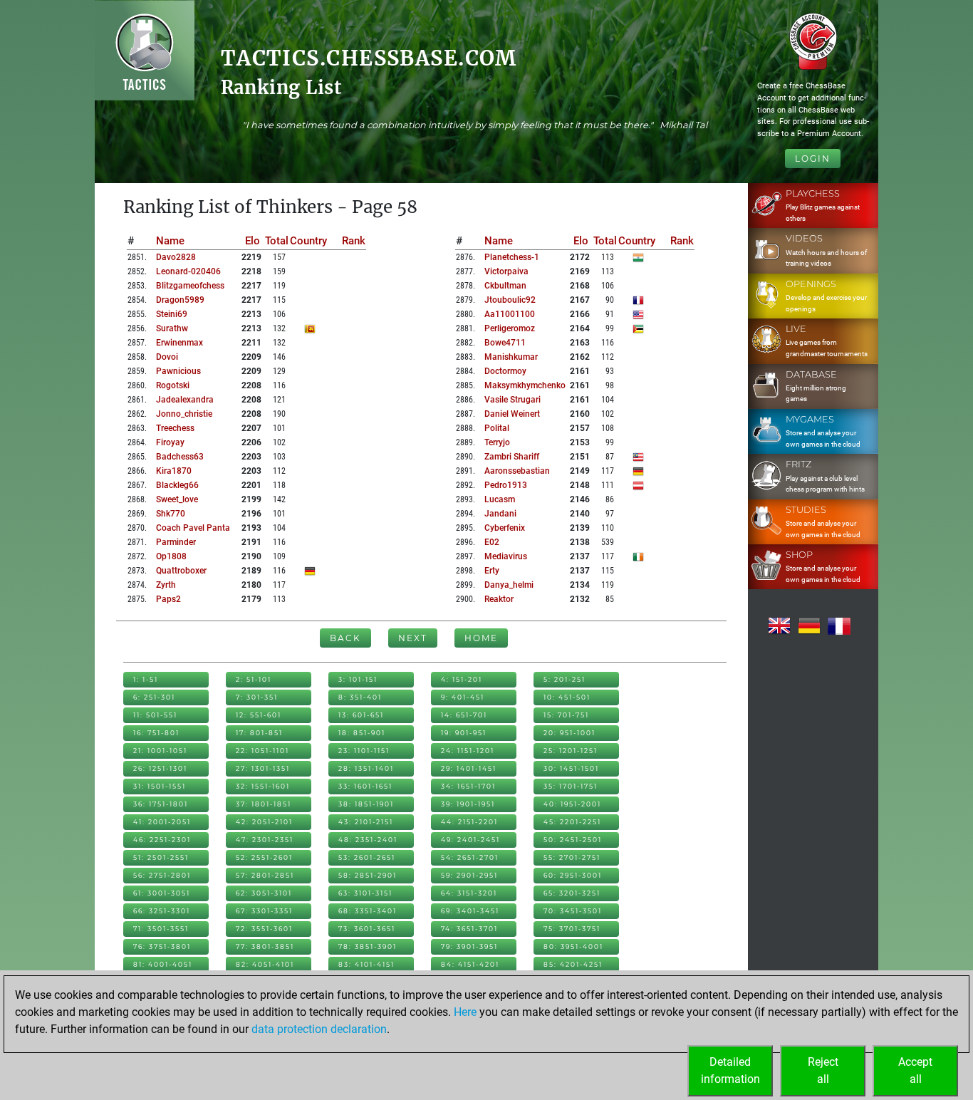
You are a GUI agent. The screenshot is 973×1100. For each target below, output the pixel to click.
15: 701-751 (566, 715)
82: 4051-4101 (265, 964)
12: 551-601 (258, 715)
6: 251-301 (154, 697)
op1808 (171, 556)
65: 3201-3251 (571, 893)
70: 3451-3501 (572, 911)
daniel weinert (512, 414)
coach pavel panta (193, 528)
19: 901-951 (463, 733)
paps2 (168, 599)
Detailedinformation (730, 1070)
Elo (252, 240)
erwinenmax (179, 343)
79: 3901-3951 (469, 946)
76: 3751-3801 (162, 946)
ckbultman (505, 286)
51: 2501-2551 (161, 857)
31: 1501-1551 (159, 786)
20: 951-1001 (569, 733)
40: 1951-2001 (572, 804)
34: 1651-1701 (468, 786)
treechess (175, 428)
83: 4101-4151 (366, 964)
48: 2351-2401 (367, 840)
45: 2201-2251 (572, 822)
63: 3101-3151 (365, 893)
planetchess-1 (511, 257)
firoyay (170, 442)
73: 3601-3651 (366, 929)
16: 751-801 (156, 733)
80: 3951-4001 (573, 946)
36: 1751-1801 (160, 804)
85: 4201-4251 (573, 964)
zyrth (166, 585)
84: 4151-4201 (470, 964)
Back (345, 638)
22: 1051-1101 (262, 750)
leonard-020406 (188, 271)
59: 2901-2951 (469, 875)
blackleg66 (177, 485)
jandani (500, 514)
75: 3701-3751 (571, 929)
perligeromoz (509, 328)
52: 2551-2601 (264, 857)
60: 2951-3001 (572, 875)
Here (465, 1012)
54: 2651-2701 (470, 857)
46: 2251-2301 (162, 840)
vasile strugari (512, 400)
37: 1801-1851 (263, 804)
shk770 (170, 514)
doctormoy (505, 371)
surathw (172, 328)
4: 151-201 (461, 679)
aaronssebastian (517, 471)
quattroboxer (181, 571)
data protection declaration (319, 1029)
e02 (491, 542)
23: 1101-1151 (364, 750)
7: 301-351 (257, 697)
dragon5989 (180, 300)
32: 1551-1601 (263, 786)
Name (170, 240)
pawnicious (178, 371)
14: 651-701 (464, 715)
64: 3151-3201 (469, 893)
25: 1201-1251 (570, 750)
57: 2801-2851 (265, 875)
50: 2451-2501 (572, 840)
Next (412, 638)
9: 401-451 (462, 697)
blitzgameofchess (190, 286)
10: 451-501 (566, 697)
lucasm (499, 499)
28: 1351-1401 (366, 768)
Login (813, 158)
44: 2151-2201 (469, 822)
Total (276, 240)
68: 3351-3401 (367, 911)
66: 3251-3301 (161, 911)
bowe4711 (505, 343)
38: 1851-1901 (366, 804)
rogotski (172, 385)
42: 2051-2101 (264, 822)
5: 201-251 (564, 679)
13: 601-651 (361, 715)
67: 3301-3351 (264, 911)
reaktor (499, 599)
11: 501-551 (155, 715)
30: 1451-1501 (571, 768)
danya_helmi (509, 585)
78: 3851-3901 (367, 946)
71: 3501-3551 (161, 929)
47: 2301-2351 (264, 840)
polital (496, 428)
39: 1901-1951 (468, 804)
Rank (353, 240)
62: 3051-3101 (264, 893)
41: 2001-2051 (162, 822)
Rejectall (823, 1070)
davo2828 (176, 257)
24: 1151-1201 (467, 750)
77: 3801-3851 (265, 946)
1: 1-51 (145, 679)
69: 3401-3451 (470, 911)
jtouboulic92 (510, 300)
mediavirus (505, 556)
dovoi (167, 357)
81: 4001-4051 (162, 964)
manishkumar (511, 357)
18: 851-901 (361, 733)
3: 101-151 (358, 679)
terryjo (497, 442)
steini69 (171, 314)
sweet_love (177, 499)
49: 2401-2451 (470, 840)
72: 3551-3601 (264, 929)
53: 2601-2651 (366, 857)
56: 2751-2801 (162, 875)
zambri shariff (511, 457)
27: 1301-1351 (263, 768)
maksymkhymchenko (525, 385)
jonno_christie (184, 414)
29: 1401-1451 (468, 768)
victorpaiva (506, 271)
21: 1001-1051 (160, 750)
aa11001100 (509, 314)
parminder (176, 542)
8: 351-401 (360, 697)
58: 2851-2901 (367, 875)
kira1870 (174, 471)
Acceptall (915, 1070)
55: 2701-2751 (571, 857)
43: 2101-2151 (365, 822)
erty (491, 571)
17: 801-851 (259, 733)
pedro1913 (505, 485)
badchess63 (180, 457)
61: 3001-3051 (161, 893)
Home (481, 638)
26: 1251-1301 (160, 768)
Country (308, 240)
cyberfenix (504, 528)
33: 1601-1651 (365, 786)
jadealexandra (185, 400)
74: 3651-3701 (469, 929)
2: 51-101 (253, 679)
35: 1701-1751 (570, 786)
